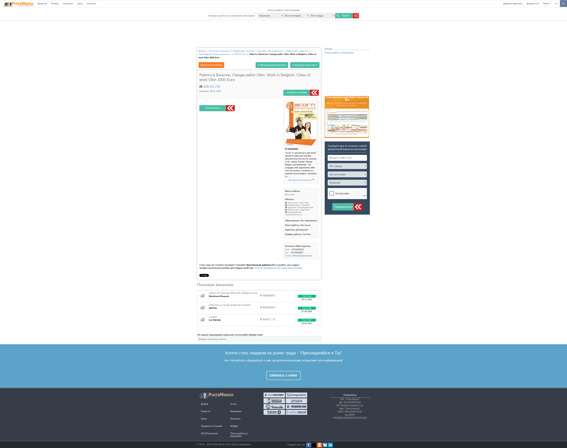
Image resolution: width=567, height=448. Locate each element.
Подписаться (343, 206)
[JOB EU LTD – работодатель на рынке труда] (301, 145)
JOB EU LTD (211, 86)
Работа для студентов (298, 210)
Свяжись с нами (283, 375)
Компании (235, 411)
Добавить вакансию (512, 3)
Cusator (213, 317)
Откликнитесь (212, 108)
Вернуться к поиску (211, 65)
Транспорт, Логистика (298, 203)
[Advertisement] (283, 31)
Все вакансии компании (300, 180)
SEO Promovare (209, 433)
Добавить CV (533, 3)
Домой (204, 404)
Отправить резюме (296, 92)
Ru (563, 3)
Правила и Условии (211, 426)
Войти (546, 3)
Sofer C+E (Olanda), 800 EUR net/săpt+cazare (233, 293)
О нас (233, 404)
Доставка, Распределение (300, 207)
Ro (556, 3)
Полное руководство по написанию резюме (278, 268)
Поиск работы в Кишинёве (339, 52)
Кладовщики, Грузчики (298, 205)
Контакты (235, 418)
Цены (204, 418)
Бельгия (291, 194)
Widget (234, 426)
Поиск (345, 15)
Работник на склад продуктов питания (229, 305)
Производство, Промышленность (293, 213)
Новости (205, 411)
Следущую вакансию (304, 65)
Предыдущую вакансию (272, 65)
